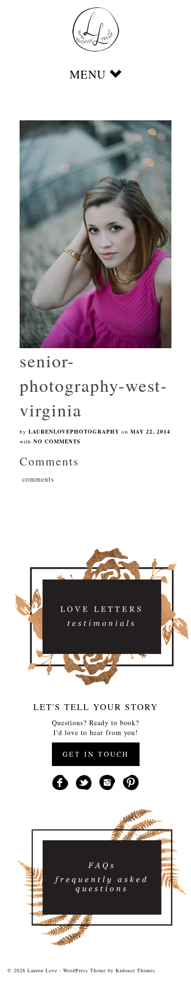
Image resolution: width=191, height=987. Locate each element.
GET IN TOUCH (96, 754)
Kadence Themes (135, 970)
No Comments (56, 441)
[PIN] (131, 781)
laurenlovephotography (73, 432)
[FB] (60, 781)
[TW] (84, 781)
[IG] (107, 781)
